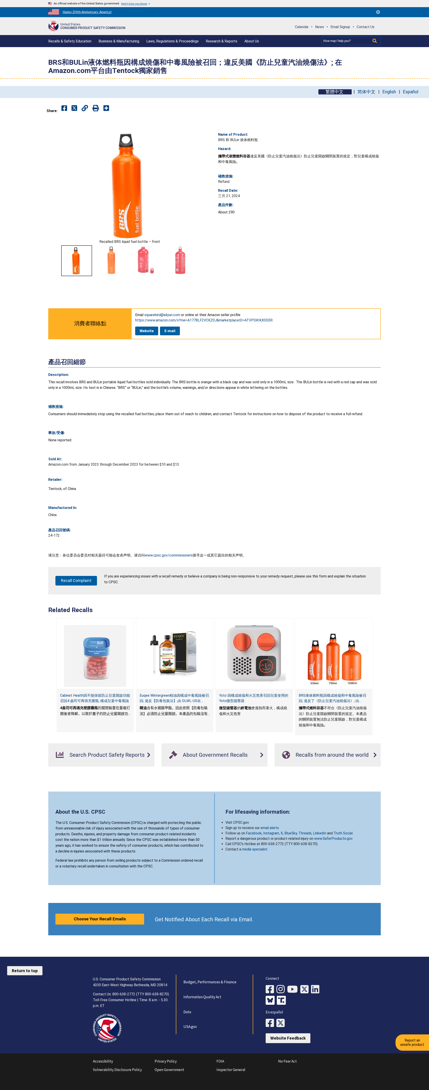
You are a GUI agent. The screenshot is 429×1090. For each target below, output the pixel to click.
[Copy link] (106, 108)
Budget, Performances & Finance (209, 982)
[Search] (375, 41)
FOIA (220, 1061)
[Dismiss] (378, 12)
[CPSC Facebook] (271, 989)
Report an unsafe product (412, 1042)
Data (187, 1011)
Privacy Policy (166, 1061)
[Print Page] (95, 108)
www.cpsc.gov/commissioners (169, 555)
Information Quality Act (202, 996)
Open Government (169, 1069)
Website (147, 330)
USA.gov (190, 1026)
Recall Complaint (76, 580)
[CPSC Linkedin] (316, 989)
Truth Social (343, 833)
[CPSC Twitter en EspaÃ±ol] (281, 1023)
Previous (53, 260)
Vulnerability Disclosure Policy (117, 1069)
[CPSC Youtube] (293, 989)
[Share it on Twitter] (74, 108)
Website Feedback (288, 1038)
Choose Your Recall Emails (100, 918)
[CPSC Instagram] (281, 989)
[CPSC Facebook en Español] (271, 1023)
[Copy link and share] (84, 108)
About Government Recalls (215, 755)
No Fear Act (287, 1061)
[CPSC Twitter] (305, 989)
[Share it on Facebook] (64, 108)
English (389, 91)
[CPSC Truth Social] (282, 1001)
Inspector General (231, 1069)
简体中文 (366, 91)
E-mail (169, 330)
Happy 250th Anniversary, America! (87, 12)
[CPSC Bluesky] (271, 1001)
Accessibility (103, 1061)
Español (410, 91)
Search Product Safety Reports (107, 755)
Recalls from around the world (332, 755)
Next (205, 260)
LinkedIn (319, 833)
